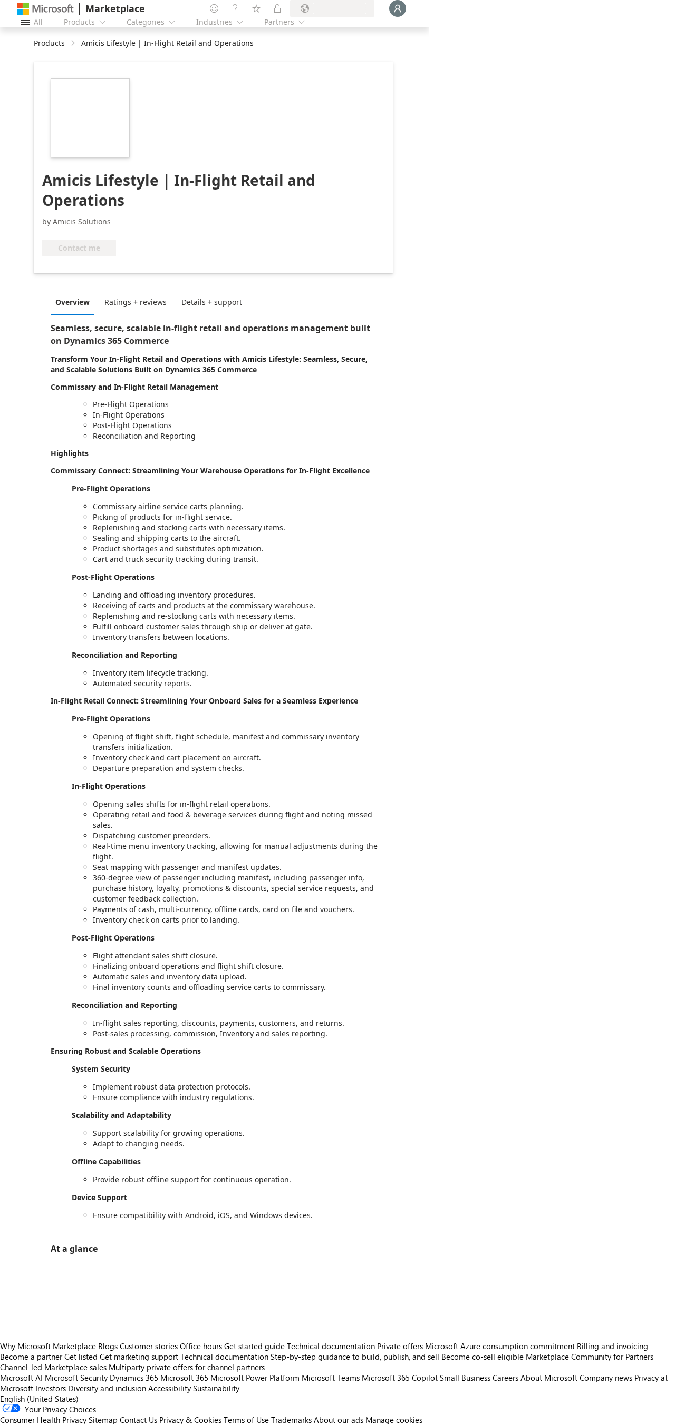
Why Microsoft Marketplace (48, 1346)
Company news (606, 1377)
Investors (50, 1388)
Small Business (465, 1377)
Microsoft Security (76, 1377)
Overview (72, 302)
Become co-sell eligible (482, 1356)
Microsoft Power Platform (255, 1377)
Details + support (211, 302)
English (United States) (39, 1398)
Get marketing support (139, 1356)
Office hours (201, 1346)
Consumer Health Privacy (43, 1419)
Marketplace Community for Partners (589, 1356)
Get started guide (254, 1346)
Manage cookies (393, 1419)
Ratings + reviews (135, 302)
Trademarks (291, 1419)
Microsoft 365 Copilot (400, 1377)
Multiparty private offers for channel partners (187, 1367)
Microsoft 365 (184, 1377)
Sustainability (216, 1388)
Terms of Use (246, 1419)
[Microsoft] (45, 9)
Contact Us (138, 1419)
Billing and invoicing (612, 1346)
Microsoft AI (21, 1377)
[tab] (75, 301)
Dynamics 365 (134, 1377)
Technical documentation (331, 1346)
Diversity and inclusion (107, 1388)
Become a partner (31, 1356)
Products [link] (49, 43)
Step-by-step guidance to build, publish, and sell (355, 1356)
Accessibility (169, 1388)
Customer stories (149, 1346)
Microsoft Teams (331, 1377)
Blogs (108, 1346)
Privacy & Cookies (190, 1419)
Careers (505, 1377)
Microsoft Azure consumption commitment (501, 1346)
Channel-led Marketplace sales (53, 1367)
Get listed (81, 1356)
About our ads (338, 1419)
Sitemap (103, 1419)
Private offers (400, 1346)
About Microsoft (548, 1377)
